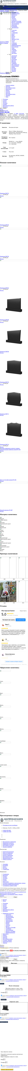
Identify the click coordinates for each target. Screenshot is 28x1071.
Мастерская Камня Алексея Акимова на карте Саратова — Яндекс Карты (14, 664)
